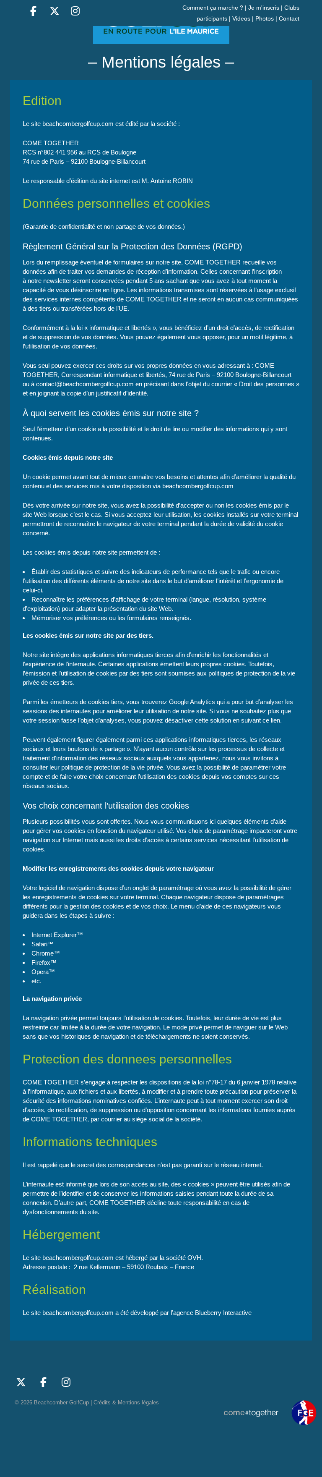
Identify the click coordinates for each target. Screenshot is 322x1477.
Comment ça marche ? (212, 7)
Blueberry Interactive (223, 1312)
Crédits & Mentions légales (126, 1402)
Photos (264, 18)
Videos (241, 18)
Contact (289, 18)
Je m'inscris (263, 7)
